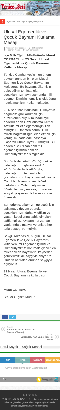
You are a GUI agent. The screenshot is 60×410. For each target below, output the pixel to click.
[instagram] (36, 395)
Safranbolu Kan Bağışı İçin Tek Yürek (37, 337)
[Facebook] (27, 395)
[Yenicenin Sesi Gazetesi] (30, 8)
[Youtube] (33, 395)
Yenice (17, 50)
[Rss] (23, 395)
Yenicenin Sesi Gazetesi (16, 48)
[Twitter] (29, 395)
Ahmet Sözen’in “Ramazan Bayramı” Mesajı (21, 329)
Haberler (10, 50)
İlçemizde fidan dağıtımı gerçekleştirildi (24, 21)
